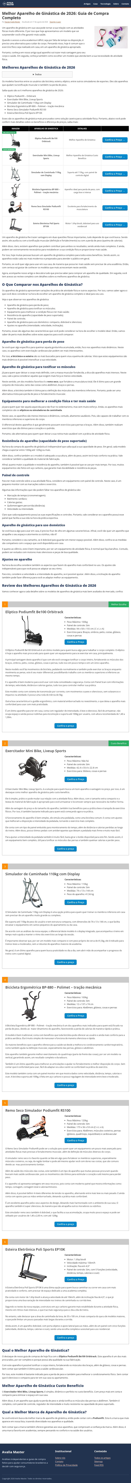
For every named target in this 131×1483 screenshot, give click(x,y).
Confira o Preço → (115, 139)
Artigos (87, 3)
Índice (38, 74)
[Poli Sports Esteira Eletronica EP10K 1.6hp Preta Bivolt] (15, 225)
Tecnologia (105, 3)
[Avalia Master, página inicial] (8, 3)
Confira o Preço (75, 641)
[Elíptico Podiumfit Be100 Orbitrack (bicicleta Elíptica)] (15, 140)
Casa (95, 3)
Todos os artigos (102, 1457)
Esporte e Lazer (55, 22)
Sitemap (98, 1461)
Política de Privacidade (66, 1465)
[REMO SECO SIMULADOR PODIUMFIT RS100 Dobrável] (15, 208)
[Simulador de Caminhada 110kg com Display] (15, 174)
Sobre (116, 3)
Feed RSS (98, 1465)
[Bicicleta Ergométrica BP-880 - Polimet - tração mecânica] (15, 191)
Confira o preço (65, 725)
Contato (125, 3)
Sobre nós (60, 1457)
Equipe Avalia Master (12, 22)
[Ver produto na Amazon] (32, 630)
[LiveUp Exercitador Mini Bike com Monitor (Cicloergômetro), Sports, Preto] (15, 157)
